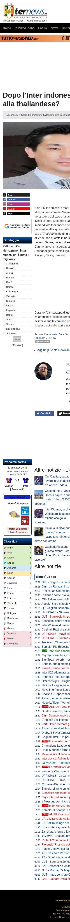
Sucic (9, 319)
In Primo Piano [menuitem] (25, 28)
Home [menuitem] (7, 28)
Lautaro (10, 305)
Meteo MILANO (17, 497)
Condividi (46, 413)
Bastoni (10, 277)
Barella (9, 287)
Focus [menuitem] (42, 28)
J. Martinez (12, 263)
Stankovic (11, 333)
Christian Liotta (45, 338)
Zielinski (10, 296)
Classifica (10, 541)
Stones (10, 324)
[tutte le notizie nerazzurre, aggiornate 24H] (26, 11)
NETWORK (61, 900)
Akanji (9, 273)
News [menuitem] (54, 28)
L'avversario (50, 334)
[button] (17, 339)
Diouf (9, 282)
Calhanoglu (12, 291)
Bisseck (10, 268)
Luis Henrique (13, 329)
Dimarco (10, 301)
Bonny (9, 315)
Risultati (17, 345)
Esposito (10, 310)
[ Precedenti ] (17, 489)
